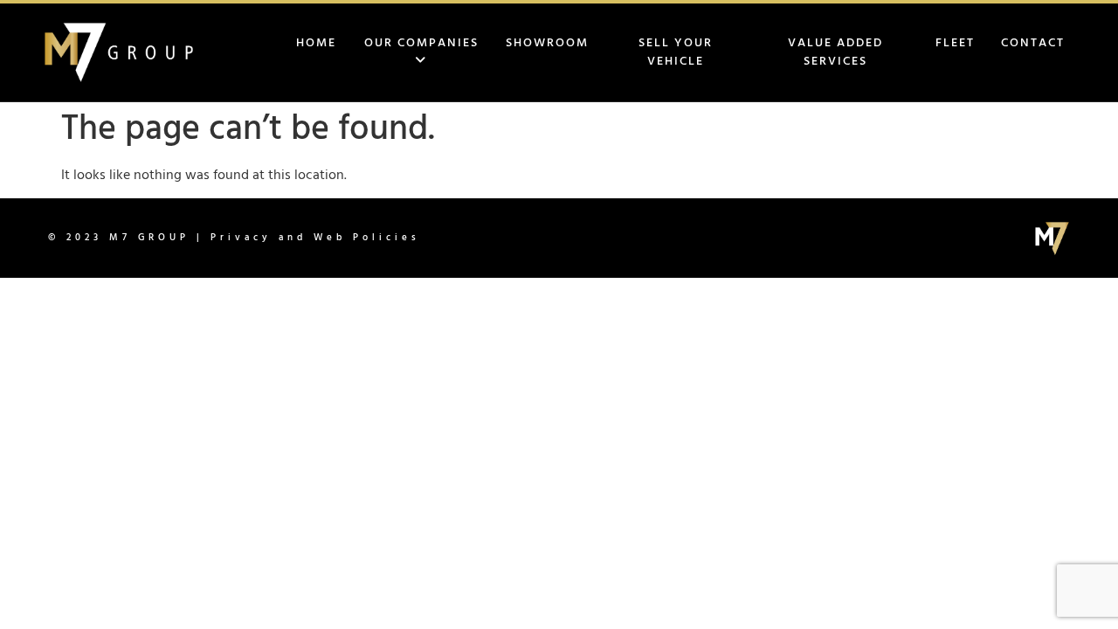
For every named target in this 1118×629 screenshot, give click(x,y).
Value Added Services (835, 52)
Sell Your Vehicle (675, 52)
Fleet (955, 43)
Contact (1033, 43)
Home (316, 43)
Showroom (547, 43)
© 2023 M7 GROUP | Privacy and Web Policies (234, 237)
